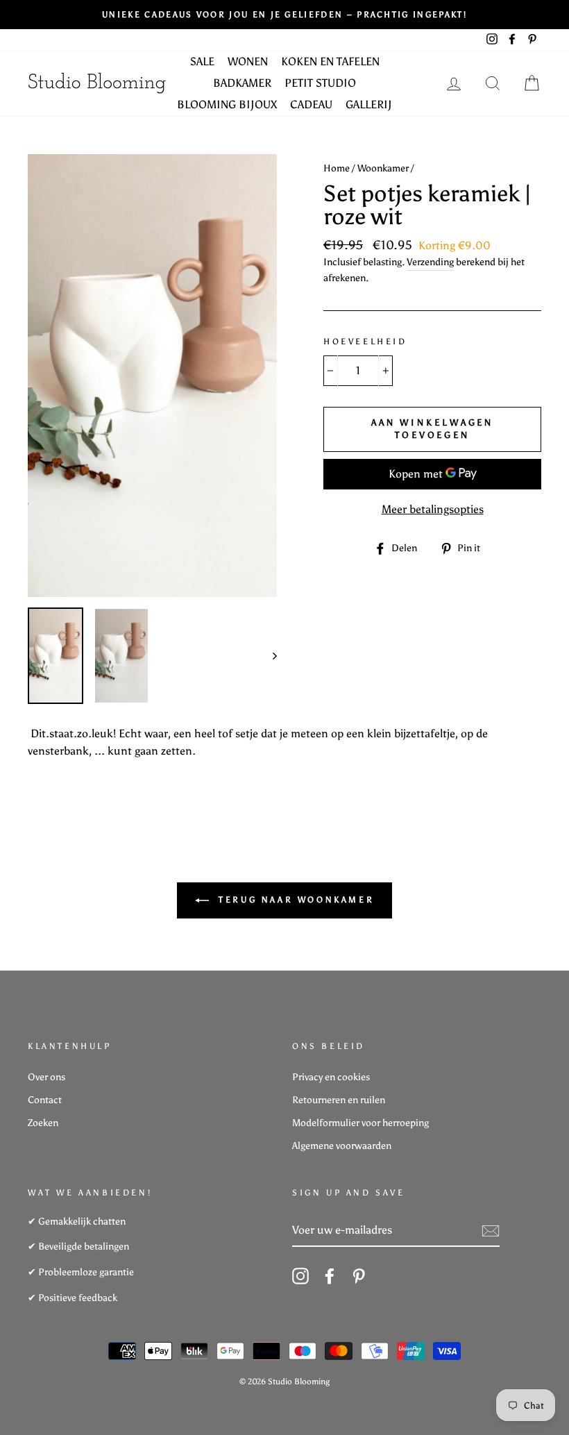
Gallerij (369, 104)
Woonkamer (383, 168)
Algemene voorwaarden (341, 1146)
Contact (45, 1100)
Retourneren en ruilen (338, 1100)
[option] (284, 14)
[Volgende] (268, 655)
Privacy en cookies (331, 1077)
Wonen (248, 61)
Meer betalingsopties (433, 509)
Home (336, 168)
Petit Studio (320, 83)
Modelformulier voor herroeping (360, 1123)
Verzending (430, 262)
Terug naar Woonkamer (294, 900)
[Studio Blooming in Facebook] (329, 1276)
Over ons (46, 1077)
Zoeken (43, 1123)
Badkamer (242, 83)
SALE (202, 61)
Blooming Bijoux (227, 104)
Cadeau (311, 104)
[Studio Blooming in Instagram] (300, 1276)
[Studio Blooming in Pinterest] (358, 1276)
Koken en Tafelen (330, 61)
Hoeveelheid (365, 341)
